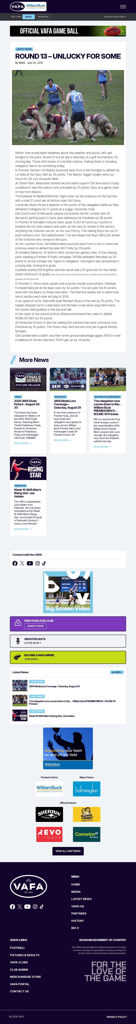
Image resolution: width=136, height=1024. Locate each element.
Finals (18, 397)
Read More (21, 443)
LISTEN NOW (31, 643)
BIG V (75, 928)
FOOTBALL (17, 947)
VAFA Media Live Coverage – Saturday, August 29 (67, 404)
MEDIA (76, 891)
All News (116, 672)
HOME (75, 884)
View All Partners (68, 851)
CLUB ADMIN (19, 969)
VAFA (22, 62)
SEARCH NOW (35, 626)
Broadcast (60, 397)
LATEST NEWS (81, 899)
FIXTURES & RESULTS (24, 955)
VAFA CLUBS (19, 962)
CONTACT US (19, 991)
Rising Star (20, 486)
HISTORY (77, 920)
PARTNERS (78, 913)
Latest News (24, 49)
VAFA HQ (77, 906)
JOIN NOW (30, 659)
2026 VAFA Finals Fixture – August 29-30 (27, 404)
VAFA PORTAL (20, 984)
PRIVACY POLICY (117, 1016)
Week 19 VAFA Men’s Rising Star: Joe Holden (27, 493)
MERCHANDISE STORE (25, 976)
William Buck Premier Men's (107, 397)
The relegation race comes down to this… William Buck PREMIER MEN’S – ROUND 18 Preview (108, 407)
